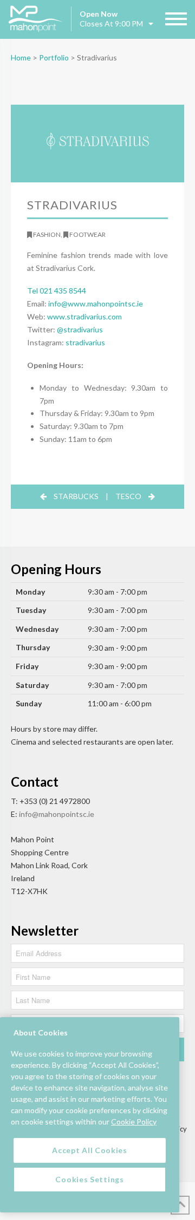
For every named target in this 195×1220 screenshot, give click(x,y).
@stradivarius (80, 329)
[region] (89, 1114)
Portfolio (54, 57)
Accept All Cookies (89, 1150)
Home (21, 57)
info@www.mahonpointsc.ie (95, 303)
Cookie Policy (134, 1121)
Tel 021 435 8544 (56, 290)
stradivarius (85, 342)
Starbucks (76, 496)
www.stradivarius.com (84, 316)
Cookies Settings (89, 1179)
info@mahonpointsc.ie (56, 814)
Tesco (128, 496)
